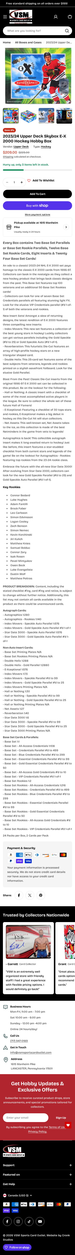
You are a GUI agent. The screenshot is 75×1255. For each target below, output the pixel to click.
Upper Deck (21, 146)
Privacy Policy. (37, 1131)
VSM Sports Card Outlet (29, 1235)
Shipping (8, 156)
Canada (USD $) (18, 1195)
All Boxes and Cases (28, 42)
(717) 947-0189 (19, 1040)
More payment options (37, 214)
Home (7, 42)
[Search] (67, 31)
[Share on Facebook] (19, 895)
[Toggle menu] (5, 17)
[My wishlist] (63, 17)
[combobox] (37, 30)
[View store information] (66, 227)
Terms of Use (57, 1127)
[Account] (56, 17)
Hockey (46, 146)
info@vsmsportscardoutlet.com (31, 1052)
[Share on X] (29, 895)
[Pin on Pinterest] (40, 895)
